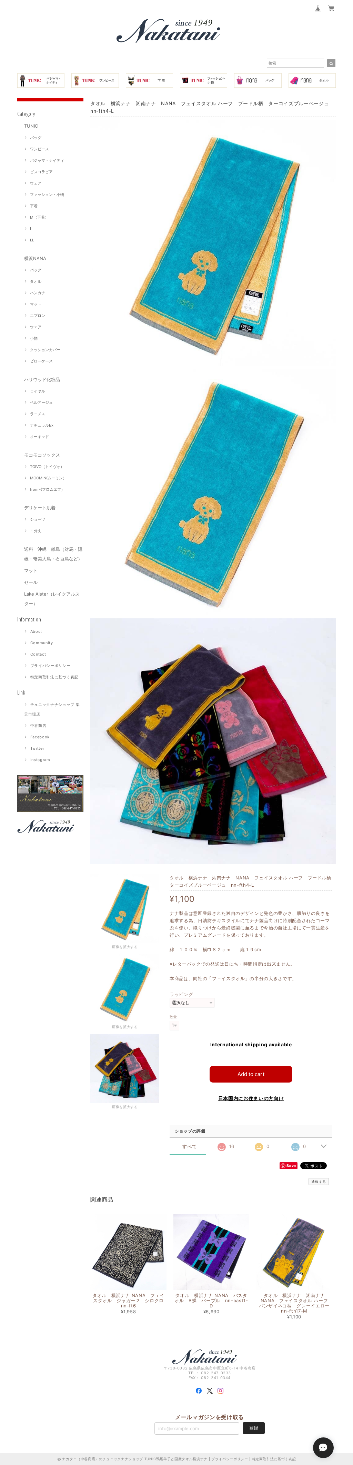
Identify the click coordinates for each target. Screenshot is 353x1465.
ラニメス (37, 413)
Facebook (40, 737)
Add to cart (251, 1074)
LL (32, 240)
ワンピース (39, 149)
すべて (189, 1146)
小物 (34, 338)
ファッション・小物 (47, 194)
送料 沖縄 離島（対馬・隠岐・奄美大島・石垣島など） (53, 553)
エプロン (37, 315)
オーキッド (39, 436)
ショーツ (37, 519)
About (36, 631)
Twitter (37, 748)
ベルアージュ (41, 402)
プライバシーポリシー (50, 665)
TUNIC (31, 126)
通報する (318, 1181)
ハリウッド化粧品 (42, 379)
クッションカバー (45, 349)
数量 (173, 1017)
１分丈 (35, 530)
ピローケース (41, 361)
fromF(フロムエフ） (47, 489)
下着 (34, 205)
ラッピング (181, 994)
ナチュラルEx (41, 425)
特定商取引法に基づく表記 (54, 677)
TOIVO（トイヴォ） (47, 466)
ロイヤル (37, 391)
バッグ (35, 137)
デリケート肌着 (40, 507)
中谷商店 (38, 725)
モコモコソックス (42, 455)
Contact (38, 654)
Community (41, 642)
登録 (253, 1428)
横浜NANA (35, 258)
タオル (35, 281)
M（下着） (39, 217)
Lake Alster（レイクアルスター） (52, 598)
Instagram (40, 759)
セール (31, 582)
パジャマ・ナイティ (47, 160)
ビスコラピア (41, 171)
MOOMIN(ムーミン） (48, 478)
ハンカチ (37, 292)
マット (35, 304)
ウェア (35, 183)
